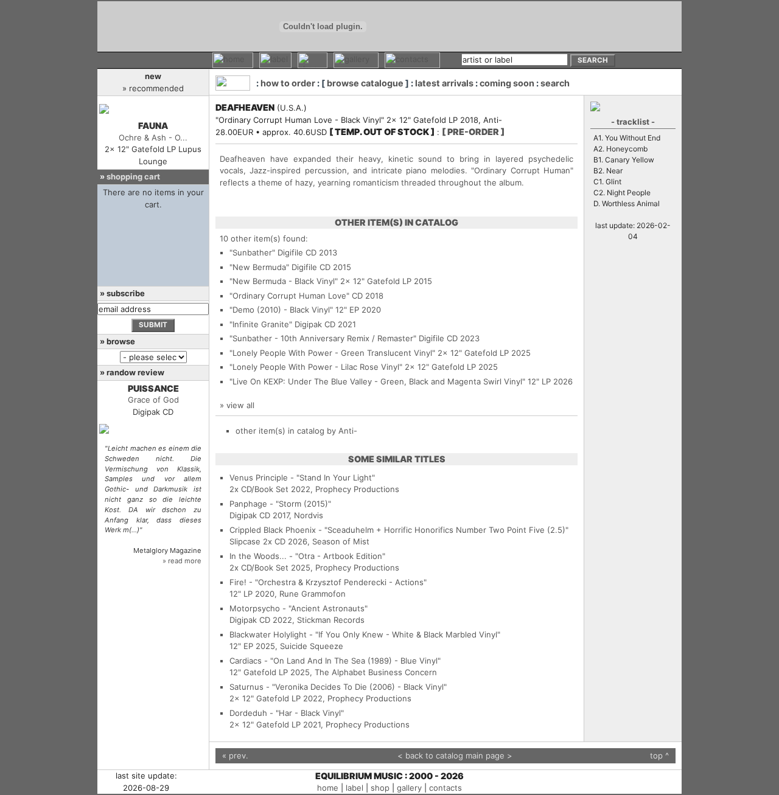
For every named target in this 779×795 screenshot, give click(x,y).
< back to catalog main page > (454, 755)
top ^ (659, 755)
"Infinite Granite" (260, 324)
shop (380, 788)
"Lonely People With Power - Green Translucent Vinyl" (332, 353)
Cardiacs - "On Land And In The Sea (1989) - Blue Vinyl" (335, 660)
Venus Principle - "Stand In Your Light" (302, 477)
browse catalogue (365, 83)
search (555, 83)
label (354, 788)
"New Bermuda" (259, 267)
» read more (181, 561)
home (327, 788)
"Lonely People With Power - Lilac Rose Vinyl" (315, 367)
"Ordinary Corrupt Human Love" (289, 295)
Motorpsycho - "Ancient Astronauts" (298, 608)
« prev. (235, 755)
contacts (445, 788)
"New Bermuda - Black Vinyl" (283, 281)
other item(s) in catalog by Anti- (296, 431)
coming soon (507, 83)
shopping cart (133, 176)
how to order (287, 83)
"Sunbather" (252, 252)
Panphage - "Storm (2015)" (280, 504)
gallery (409, 788)
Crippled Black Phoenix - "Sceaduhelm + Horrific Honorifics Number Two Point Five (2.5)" (398, 530)
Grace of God (153, 399)
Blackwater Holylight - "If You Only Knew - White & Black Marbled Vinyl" (364, 634)
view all (240, 405)
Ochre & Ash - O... (153, 137)
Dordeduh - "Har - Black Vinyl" (286, 713)
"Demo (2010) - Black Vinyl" (281, 309)
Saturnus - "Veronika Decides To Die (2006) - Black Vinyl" (338, 687)
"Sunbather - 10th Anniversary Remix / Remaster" (322, 338)
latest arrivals (444, 83)
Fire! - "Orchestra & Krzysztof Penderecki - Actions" (328, 582)
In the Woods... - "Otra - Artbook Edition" (307, 556)
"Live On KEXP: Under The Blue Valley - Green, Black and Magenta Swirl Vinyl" (377, 381)
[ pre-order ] (473, 132)
